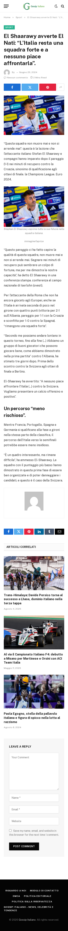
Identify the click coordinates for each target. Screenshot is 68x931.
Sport (9, 27)
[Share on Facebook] (12, 87)
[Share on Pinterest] (47, 87)
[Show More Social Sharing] (60, 87)
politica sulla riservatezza (32, 901)
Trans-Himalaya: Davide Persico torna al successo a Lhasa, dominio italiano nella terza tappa (33, 599)
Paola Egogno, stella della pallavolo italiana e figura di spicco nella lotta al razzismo (32, 718)
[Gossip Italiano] (34, 6)
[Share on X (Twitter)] (30, 87)
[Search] (62, 6)
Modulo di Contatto (44, 890)
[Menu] (6, 6)
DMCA (16, 896)
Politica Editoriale (37, 896)
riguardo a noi (15, 890)
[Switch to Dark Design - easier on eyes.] (56, 6)
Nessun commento (17, 77)
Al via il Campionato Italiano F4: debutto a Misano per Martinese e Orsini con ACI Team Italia (33, 659)
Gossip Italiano (27, 919)
